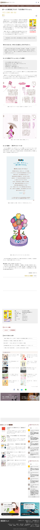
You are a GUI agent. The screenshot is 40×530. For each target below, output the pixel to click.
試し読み (22, 5)
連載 (18, 5)
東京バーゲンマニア (29, 521)
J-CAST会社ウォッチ (35, 520)
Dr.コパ (4, 12)
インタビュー (13, 5)
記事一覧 (3, 5)
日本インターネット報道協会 (34, 526)
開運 (12, 12)
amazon (6, 330)
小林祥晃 (8, 12)
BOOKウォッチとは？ (11, 524)
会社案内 (17, 524)
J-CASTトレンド (28, 520)
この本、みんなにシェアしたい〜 (7, 514)
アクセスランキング (29, 5)
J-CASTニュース (21, 520)
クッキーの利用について (35, 524)
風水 (15, 12)
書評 (8, 5)
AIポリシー (32, 525)
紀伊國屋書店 (12, 330)
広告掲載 (10, 525)
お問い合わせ (22, 524)
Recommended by (34, 386)
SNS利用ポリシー (27, 525)
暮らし (4, 15)
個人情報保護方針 (28, 524)
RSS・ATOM (37, 525)
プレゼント (36, 5)
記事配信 (14, 525)
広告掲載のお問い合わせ (26, 514)
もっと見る (33, 496)
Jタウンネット (36, 521)
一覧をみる (10, 424)
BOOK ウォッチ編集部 (29, 275)
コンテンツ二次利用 (20, 525)
